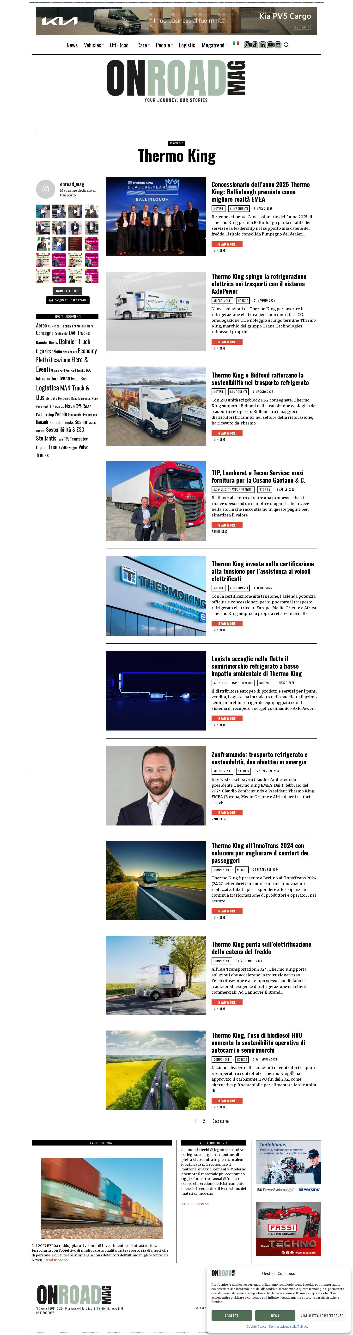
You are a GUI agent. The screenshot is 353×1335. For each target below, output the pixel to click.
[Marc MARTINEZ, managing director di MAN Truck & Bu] (59, 211)
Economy (87, 350)
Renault (42, 422)
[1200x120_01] (176, 20)
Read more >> (56, 1260)
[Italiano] (236, 43)
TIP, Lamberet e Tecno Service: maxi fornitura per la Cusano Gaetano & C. (259, 476)
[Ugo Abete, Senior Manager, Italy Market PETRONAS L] (59, 228)
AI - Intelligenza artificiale (67, 325)
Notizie (218, 208)
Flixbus (55, 370)
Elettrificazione (53, 359)
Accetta (232, 1315)
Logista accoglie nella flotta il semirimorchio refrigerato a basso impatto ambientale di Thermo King (257, 666)
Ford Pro (65, 370)
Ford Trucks (78, 370)
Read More (227, 244)
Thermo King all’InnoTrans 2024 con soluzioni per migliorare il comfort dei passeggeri (260, 853)
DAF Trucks (79, 332)
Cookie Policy (256, 1326)
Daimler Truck (74, 341)
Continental (61, 333)
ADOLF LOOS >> (195, 1204)
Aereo (41, 325)
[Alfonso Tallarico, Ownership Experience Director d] (75, 211)
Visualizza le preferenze (322, 1315)
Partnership (45, 414)
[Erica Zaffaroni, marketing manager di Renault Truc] (43, 211)
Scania (80, 421)
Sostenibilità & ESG (65, 429)
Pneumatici (75, 414)
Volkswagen (69, 447)
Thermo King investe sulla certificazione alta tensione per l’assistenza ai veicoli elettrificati (263, 571)
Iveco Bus (79, 378)
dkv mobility (70, 352)
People (61, 414)
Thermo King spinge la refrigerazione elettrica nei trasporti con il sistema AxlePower (259, 283)
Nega (275, 1315)
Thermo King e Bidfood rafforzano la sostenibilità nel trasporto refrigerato (260, 378)
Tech (60, 439)
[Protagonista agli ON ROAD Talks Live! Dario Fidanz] (92, 211)
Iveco (64, 378)
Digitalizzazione (49, 351)
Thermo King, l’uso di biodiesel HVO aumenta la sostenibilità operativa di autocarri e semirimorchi (258, 1042)
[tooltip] (247, 44)
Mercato (51, 398)
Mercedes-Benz (67, 398)
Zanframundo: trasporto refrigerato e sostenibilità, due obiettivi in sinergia (260, 758)
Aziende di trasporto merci (233, 489)
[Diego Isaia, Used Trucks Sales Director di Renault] (92, 228)
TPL (66, 439)
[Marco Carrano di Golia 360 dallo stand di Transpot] (75, 228)
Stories (265, 489)
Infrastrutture (47, 379)
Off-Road (83, 406)
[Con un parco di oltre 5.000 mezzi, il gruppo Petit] (43, 244)
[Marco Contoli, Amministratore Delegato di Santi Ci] (59, 244)
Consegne (45, 332)
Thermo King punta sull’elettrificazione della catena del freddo (261, 947)
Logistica (47, 387)
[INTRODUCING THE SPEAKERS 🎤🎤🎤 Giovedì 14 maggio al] (92, 244)
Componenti (238, 392)
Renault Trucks (61, 422)
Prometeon (90, 414)
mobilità (48, 406)
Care (90, 325)
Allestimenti (239, 208)
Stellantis (46, 438)
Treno (54, 446)
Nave (70, 406)
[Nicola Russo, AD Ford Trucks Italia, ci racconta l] (43, 228)
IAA (88, 370)
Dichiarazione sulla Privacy (288, 1326)
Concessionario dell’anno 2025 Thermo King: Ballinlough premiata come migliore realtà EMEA (261, 191)
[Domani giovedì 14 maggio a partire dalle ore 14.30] (75, 244)
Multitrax (59, 407)
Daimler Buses (47, 342)
